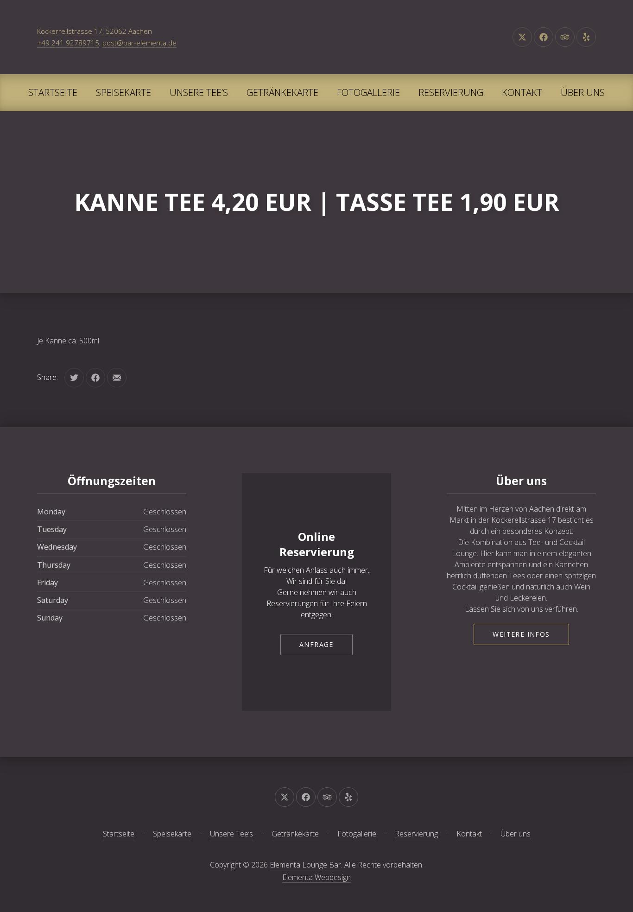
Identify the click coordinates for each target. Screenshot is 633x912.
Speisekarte (123, 92)
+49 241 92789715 (68, 42)
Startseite (52, 92)
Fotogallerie (368, 92)
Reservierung (450, 92)
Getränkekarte (282, 92)
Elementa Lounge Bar (305, 865)
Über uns (583, 92)
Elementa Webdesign (316, 877)
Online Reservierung (316, 544)
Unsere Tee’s (199, 92)
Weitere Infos (521, 634)
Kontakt (522, 92)
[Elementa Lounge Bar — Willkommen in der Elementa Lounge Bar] (316, 37)
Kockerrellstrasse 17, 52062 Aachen (94, 31)
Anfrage (316, 644)
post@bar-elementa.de (139, 42)
